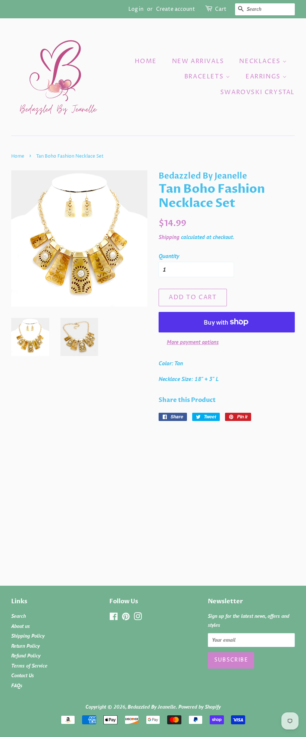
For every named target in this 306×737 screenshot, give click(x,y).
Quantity (169, 256)
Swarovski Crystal (257, 92)
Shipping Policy (27, 635)
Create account (175, 9)
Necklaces (260, 61)
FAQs (16, 685)
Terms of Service (29, 665)
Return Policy (25, 645)
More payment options (193, 342)
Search (18, 616)
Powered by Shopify (199, 706)
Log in (136, 9)
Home (146, 61)
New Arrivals (198, 61)
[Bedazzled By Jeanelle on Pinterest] (126, 617)
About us (20, 626)
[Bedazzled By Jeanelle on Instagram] (138, 617)
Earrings (264, 76)
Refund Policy (25, 655)
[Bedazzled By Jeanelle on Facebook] (113, 617)
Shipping (169, 237)
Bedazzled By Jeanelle (152, 706)
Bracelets (205, 76)
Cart (221, 9)
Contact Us (22, 675)
